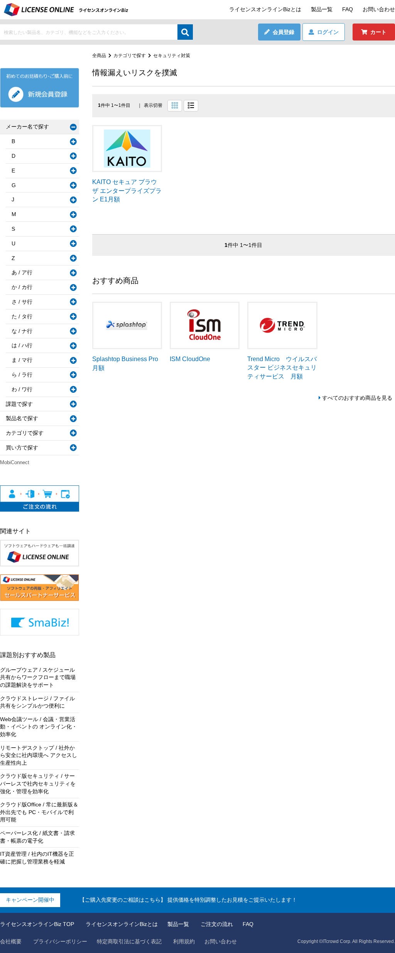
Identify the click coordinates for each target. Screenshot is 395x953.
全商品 (99, 55)
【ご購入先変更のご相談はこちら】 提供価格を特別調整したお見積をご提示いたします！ (188, 900)
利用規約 (184, 941)
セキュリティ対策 (171, 55)
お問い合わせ (379, 9)
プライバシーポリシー (60, 941)
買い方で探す (22, 447)
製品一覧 (322, 9)
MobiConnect (14, 462)
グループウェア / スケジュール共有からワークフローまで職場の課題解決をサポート (38, 677)
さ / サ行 (22, 302)
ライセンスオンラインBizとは (265, 9)
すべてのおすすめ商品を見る (357, 398)
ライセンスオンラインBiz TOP (37, 924)
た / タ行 (22, 316)
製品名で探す (22, 418)
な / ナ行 (22, 331)
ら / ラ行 (22, 375)
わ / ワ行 (22, 389)
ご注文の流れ (217, 924)
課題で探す (19, 404)
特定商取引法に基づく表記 (129, 941)
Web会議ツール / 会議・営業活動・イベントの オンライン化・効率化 (38, 726)
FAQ (347, 9)
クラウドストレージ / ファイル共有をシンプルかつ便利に (37, 702)
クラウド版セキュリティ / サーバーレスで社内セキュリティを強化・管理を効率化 (38, 783)
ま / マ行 (22, 360)
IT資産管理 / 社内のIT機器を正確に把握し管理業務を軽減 (37, 858)
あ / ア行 (22, 272)
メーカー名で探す (27, 126)
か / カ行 (22, 287)
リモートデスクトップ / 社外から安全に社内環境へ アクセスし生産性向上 (38, 755)
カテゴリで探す (129, 55)
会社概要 (11, 941)
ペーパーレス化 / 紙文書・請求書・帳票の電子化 (37, 837)
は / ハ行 (22, 345)
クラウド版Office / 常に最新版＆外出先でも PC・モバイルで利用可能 (39, 812)
